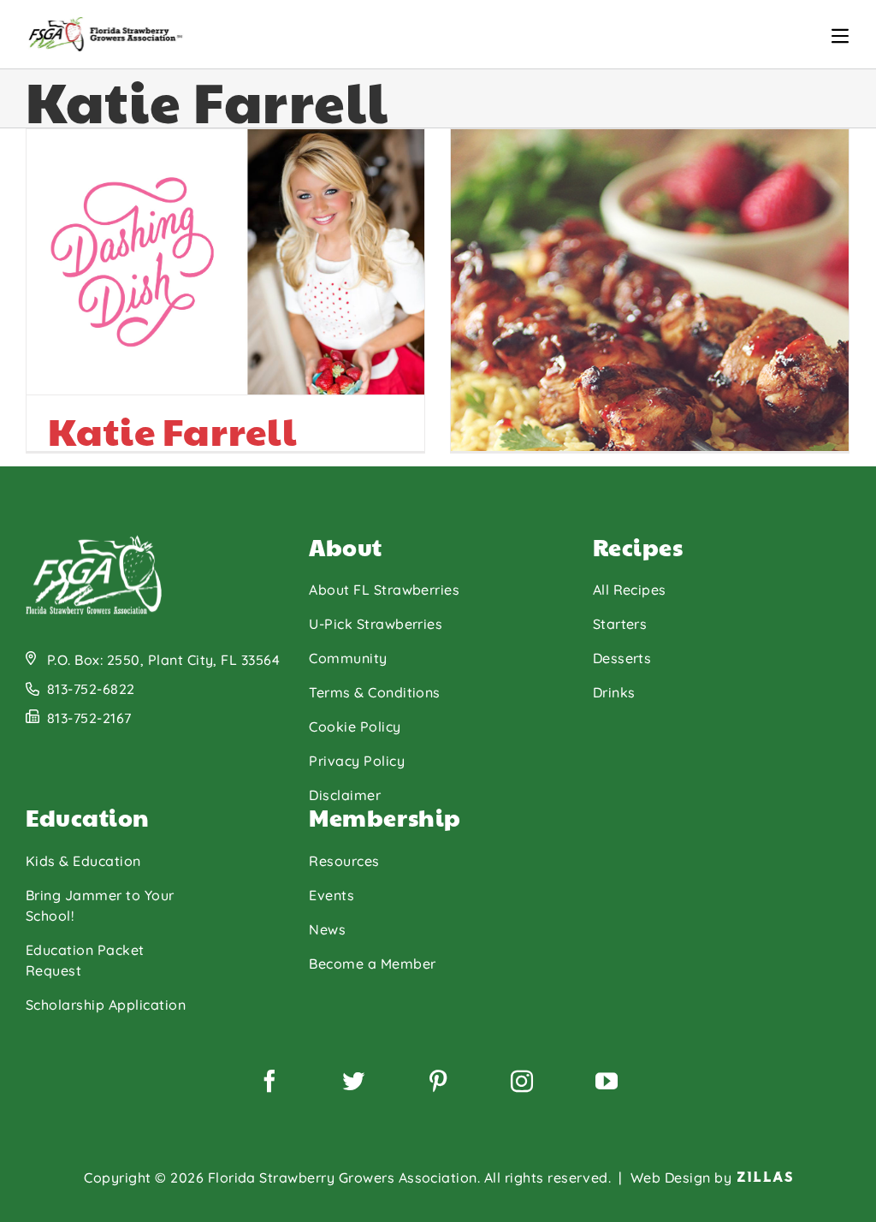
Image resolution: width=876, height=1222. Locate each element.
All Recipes (629, 589)
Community (348, 658)
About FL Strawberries (384, 589)
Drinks (614, 692)
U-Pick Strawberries (375, 623)
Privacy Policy (357, 760)
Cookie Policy (354, 726)
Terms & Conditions (375, 692)
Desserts (622, 658)
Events (331, 895)
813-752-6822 (91, 688)
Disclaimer (345, 795)
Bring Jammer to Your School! (100, 905)
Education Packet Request (85, 960)
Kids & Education (83, 860)
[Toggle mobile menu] (840, 36)
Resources (344, 860)
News (327, 929)
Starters (620, 623)
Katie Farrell (172, 430)
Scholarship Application (106, 1004)
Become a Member (372, 963)
